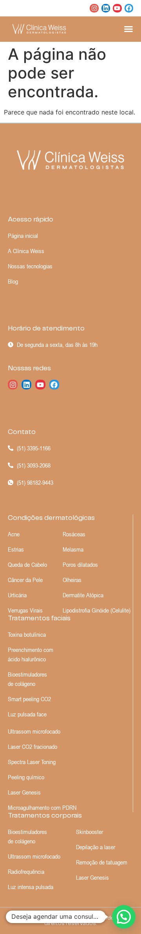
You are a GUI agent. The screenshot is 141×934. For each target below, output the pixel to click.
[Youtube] (117, 8)
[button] (124, 917)
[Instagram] (94, 8)
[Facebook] (129, 8)
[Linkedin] (105, 8)
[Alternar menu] (128, 29)
